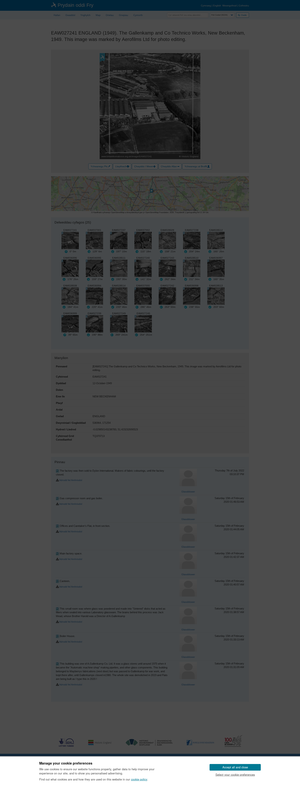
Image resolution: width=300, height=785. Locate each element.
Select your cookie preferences (235, 775)
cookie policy (139, 779)
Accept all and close (235, 767)
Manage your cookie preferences (65, 763)
